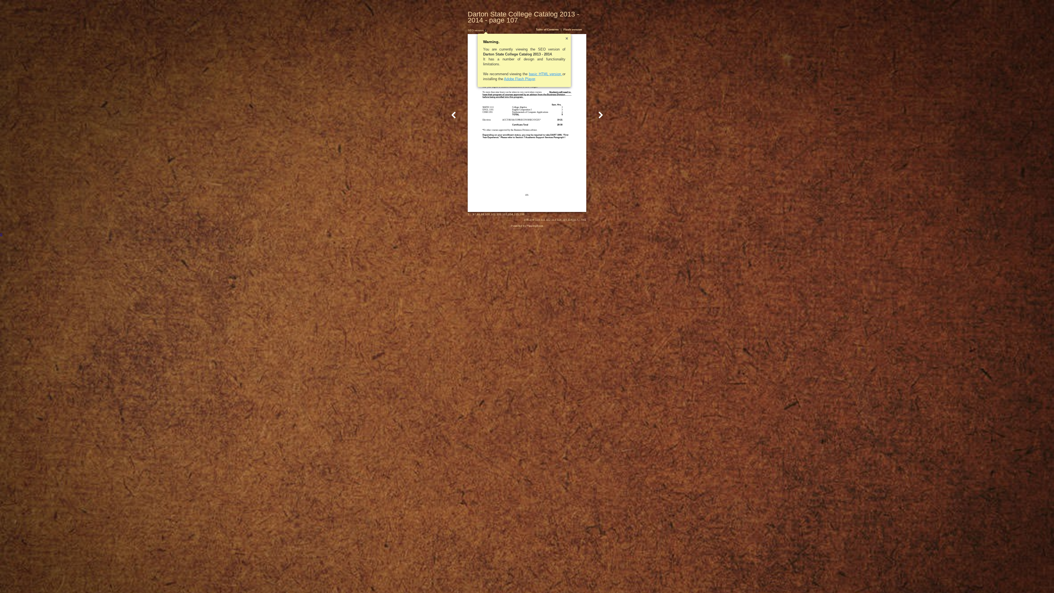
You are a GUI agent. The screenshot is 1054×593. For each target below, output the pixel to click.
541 (583, 219)
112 (548, 219)
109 (531, 219)
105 (516, 214)
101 (493, 214)
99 (482, 214)
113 (553, 219)
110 (537, 219)
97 (474, 214)
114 (559, 219)
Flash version (573, 29)
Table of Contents (547, 29)
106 (522, 214)
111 (543, 219)
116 (570, 219)
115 (564, 219)
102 (499, 214)
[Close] (567, 38)
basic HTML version (545, 74)
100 (487, 214)
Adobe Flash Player (519, 79)
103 (504, 214)
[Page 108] (600, 115)
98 (478, 214)
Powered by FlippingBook (527, 225)
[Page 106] (454, 115)
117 (575, 219)
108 (526, 219)
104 (510, 214)
